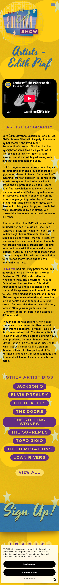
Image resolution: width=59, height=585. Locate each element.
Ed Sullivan (9, 269)
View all (29, 472)
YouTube (17, 544)
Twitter (23, 544)
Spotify (36, 544)
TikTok (42, 544)
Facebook (10, 544)
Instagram (29, 544)
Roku (49, 544)
